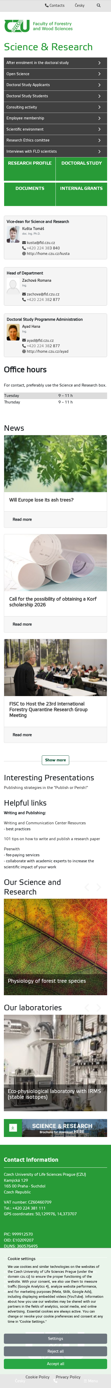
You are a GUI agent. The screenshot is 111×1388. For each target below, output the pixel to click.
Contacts (57, 5)
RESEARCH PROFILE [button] (30, 163)
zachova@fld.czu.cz (43, 294)
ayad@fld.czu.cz (40, 341)
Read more (22, 519)
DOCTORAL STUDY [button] (81, 163)
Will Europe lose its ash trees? (41, 500)
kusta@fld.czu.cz (41, 243)
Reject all (55, 1351)
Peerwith (12, 849)
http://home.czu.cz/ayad (47, 352)
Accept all (55, 1364)
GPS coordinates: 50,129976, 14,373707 (40, 1214)
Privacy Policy (68, 1377)
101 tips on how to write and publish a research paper (52, 839)
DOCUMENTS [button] (29, 188)
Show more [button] (55, 760)
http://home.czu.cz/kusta (48, 254)
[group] (55, 947)
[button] (87, 887)
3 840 (43, 248)
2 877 (43, 300)
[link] (55, 26)
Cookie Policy (38, 1377)
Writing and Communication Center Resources (45, 823)
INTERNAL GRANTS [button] (81, 188)
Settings (55, 1338)
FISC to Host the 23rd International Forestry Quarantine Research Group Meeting (48, 709)
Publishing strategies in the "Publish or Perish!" (46, 788)
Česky (79, 5)
